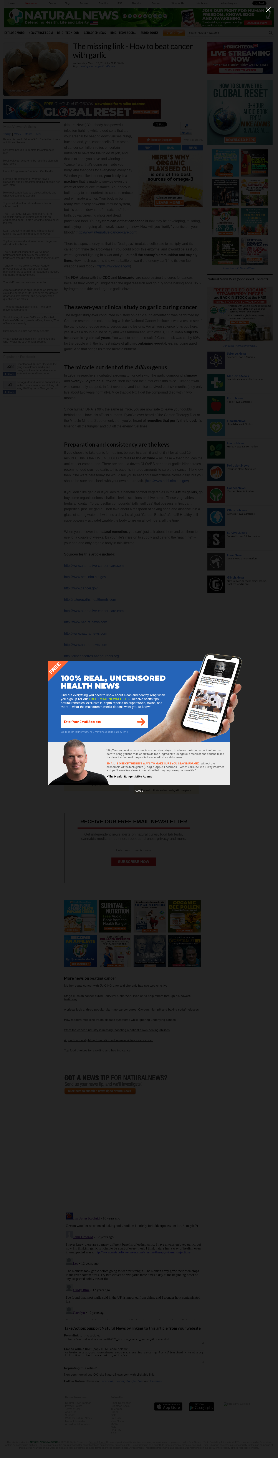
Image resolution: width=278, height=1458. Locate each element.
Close (139, 790)
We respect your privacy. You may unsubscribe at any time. (95, 732)
